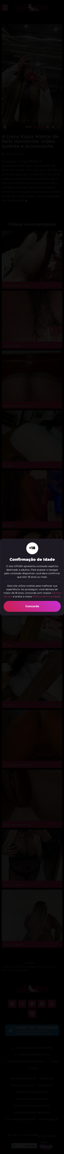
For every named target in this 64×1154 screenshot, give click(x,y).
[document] (32, 577)
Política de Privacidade (46, 596)
